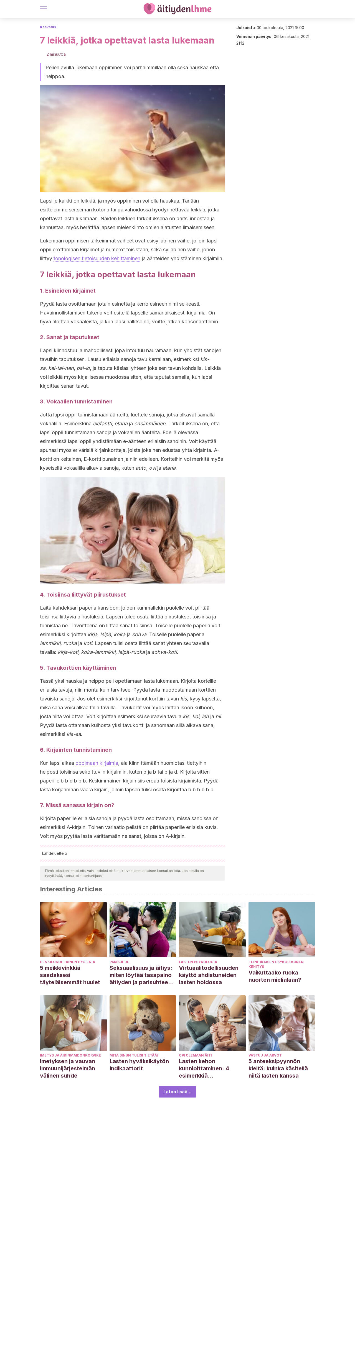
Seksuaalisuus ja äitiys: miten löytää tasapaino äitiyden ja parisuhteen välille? (141, 975)
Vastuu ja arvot (265, 1055)
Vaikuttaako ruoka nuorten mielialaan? (274, 976)
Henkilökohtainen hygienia (67, 962)
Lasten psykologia (198, 962)
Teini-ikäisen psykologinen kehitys (276, 964)
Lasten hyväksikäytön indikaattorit (139, 1065)
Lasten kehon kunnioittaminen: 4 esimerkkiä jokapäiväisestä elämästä (204, 1068)
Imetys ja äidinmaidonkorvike (70, 1055)
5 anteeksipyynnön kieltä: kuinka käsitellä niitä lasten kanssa (278, 1068)
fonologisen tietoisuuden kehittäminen (97, 258)
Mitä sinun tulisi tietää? (134, 1055)
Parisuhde (119, 962)
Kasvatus (48, 27)
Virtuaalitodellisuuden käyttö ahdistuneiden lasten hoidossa (209, 975)
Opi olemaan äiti (195, 1055)
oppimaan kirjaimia (96, 763)
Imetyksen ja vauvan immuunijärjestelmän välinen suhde (67, 1068)
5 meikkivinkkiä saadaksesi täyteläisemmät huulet (70, 975)
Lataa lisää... (177, 1091)
